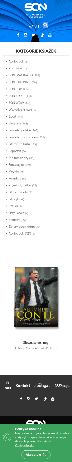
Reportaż (15, 151)
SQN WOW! (17, 103)
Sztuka (13, 206)
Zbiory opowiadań (22, 226)
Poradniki (15, 178)
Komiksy (14, 220)
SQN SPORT (17, 96)
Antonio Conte (24, 348)
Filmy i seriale (18, 192)
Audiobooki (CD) (20, 233)
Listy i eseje (16, 213)
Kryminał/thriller (20, 185)
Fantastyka (16, 164)
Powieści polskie (20, 130)
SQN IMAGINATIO (21, 75)
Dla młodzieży (18, 158)
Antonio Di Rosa (46, 348)
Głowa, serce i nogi (36, 342)
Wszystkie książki (20, 109)
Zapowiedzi (17, 68)
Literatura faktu (19, 144)
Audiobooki (16, 61)
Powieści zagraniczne (24, 137)
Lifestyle (14, 199)
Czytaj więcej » (24, 445)
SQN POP (15, 89)
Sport (12, 116)
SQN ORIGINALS (20, 82)
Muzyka (14, 171)
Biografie (15, 123)
